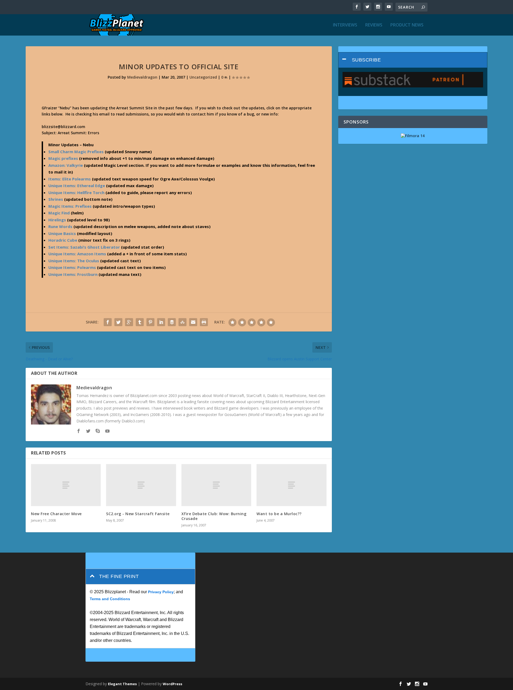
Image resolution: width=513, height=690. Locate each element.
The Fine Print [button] (119, 576)
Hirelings (57, 219)
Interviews (345, 25)
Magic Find (59, 212)
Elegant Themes (122, 683)
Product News (406, 25)
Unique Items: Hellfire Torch (76, 192)
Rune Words (60, 226)
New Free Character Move (56, 513)
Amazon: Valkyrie (65, 165)
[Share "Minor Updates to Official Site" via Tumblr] (139, 322)
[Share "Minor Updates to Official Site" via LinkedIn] (161, 322)
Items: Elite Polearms (69, 179)
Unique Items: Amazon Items (77, 253)
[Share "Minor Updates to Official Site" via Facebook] (107, 322)
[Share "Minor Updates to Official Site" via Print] (204, 322)
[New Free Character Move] (66, 485)
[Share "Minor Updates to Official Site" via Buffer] (171, 322)
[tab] (413, 60)
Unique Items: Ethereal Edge (76, 185)
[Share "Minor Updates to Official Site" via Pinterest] (150, 322)
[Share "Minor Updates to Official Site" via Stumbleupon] (182, 322)
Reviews (373, 25)
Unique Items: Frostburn (73, 274)
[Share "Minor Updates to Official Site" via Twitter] (118, 322)
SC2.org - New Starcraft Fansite (138, 513)
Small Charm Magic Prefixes (76, 151)
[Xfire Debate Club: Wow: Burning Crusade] (216, 485)
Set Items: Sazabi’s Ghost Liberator (84, 247)
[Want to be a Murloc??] (291, 485)
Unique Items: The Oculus (73, 260)
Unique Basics (62, 233)
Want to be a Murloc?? (279, 513)
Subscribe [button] (366, 60)
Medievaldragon (142, 77)
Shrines (55, 199)
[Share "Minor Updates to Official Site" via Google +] (129, 322)
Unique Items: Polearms (72, 267)
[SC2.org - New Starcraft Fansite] (141, 485)
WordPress (172, 683)
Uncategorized (203, 77)
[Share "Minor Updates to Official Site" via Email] (193, 322)
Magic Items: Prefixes (70, 206)
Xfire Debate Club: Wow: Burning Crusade (214, 516)
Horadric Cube (62, 240)
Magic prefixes (63, 158)
